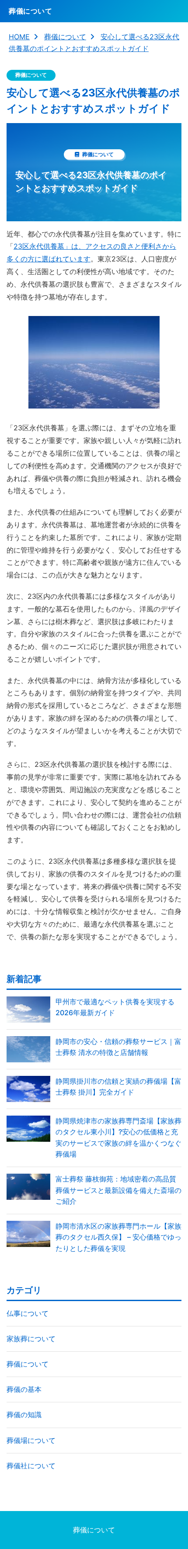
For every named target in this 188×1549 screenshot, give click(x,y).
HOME (19, 36)
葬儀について (65, 36)
